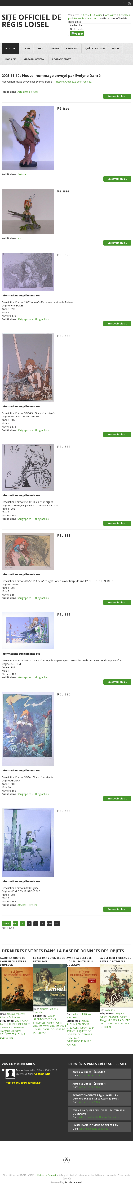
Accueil (87, 15)
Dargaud (5, 1031)
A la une (98, 15)
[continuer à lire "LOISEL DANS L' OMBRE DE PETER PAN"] (49, 985)
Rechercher (76, 25)
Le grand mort (61, 59)
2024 (18, 1020)
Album (51, 1015)
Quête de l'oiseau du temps (102, 48)
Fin (56, 923)
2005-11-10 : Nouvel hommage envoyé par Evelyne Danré (51, 75)
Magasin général (34, 59)
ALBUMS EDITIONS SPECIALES (44, 1020)
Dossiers (10, 59)
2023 (114, 1020)
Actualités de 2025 (89, 1075)
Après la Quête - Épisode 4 (89, 1083)
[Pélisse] (28, 137)
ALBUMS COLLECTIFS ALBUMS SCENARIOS (12, 1034)
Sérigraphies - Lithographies (33, 319)
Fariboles (22, 174)
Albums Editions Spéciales (93, 1128)
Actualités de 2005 (27, 91)
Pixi (19, 238)
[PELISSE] (28, 271)
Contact (39, 1073)
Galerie (54, 48)
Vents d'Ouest (51, 1026)
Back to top (66, 1160)
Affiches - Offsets (27, 905)
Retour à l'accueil (46, 1175)
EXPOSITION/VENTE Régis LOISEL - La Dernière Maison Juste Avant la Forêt (96, 1097)
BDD (40, 48)
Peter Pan (72, 48)
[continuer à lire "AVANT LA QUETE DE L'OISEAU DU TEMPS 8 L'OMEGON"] (16, 989)
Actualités (110, 15)
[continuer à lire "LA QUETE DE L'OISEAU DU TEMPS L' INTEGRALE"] (116, 986)
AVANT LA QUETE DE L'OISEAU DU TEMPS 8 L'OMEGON (13, 961)
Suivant (49, 923)
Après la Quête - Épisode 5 (89, 1072)
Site (48, 1073)
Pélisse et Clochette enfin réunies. (73, 81)
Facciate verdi (73, 1182)
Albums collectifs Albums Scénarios (12, 1015)
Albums (110, 1010)
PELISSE (63, 255)
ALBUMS (114, 1016)
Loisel (26, 48)
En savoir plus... (117, 96)
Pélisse (63, 108)
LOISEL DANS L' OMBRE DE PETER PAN (95, 1125)
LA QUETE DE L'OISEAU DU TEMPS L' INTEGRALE (115, 959)
